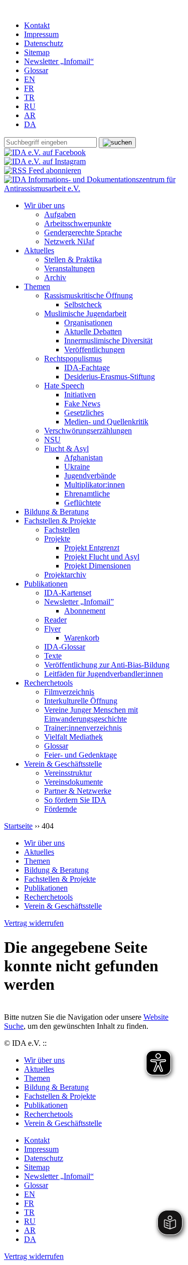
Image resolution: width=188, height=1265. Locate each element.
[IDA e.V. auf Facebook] (45, 152)
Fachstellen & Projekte (60, 520)
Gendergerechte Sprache (83, 232)
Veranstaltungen (69, 268)
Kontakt (37, 25)
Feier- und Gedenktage (80, 755)
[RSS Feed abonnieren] (42, 170)
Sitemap (37, 52)
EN (29, 79)
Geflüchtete (82, 502)
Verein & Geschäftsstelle (63, 764)
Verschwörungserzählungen (88, 430)
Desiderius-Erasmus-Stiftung (109, 376)
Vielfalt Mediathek (73, 737)
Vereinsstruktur (68, 773)
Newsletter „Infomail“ (59, 61)
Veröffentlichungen (94, 349)
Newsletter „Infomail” (79, 601)
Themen (37, 286)
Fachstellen (62, 529)
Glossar (36, 70)
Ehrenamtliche (87, 493)
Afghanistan (83, 457)
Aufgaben (60, 214)
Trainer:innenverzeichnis (83, 728)
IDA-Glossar (64, 647)
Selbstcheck (83, 304)
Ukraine (77, 466)
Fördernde (60, 809)
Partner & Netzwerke (77, 791)
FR (29, 88)
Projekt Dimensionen (97, 565)
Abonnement (84, 610)
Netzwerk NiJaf (69, 241)
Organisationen (88, 322)
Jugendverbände (90, 475)
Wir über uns (44, 205)
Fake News (82, 403)
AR (30, 115)
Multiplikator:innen (94, 484)
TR (29, 97)
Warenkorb (81, 638)
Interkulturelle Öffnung (80, 701)
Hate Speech (64, 385)
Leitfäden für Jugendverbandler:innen (103, 674)
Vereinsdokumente (73, 782)
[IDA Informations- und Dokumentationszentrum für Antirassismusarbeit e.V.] (94, 188)
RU (30, 106)
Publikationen (46, 583)
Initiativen (80, 394)
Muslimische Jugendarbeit (85, 313)
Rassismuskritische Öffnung (88, 295)
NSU (52, 439)
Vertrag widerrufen (34, 923)
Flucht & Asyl (66, 448)
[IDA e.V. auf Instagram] (45, 161)
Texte (53, 656)
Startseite (18, 826)
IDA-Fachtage (87, 367)
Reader (55, 619)
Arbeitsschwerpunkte (77, 223)
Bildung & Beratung (56, 511)
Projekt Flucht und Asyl (101, 556)
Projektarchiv (65, 574)
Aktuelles (39, 250)
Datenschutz (43, 43)
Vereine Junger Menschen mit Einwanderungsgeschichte (91, 714)
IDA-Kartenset (67, 592)
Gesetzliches (84, 412)
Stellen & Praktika (73, 259)
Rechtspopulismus (73, 358)
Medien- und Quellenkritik (106, 421)
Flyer (52, 628)
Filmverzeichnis (69, 692)
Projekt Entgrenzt (91, 547)
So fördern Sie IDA (75, 800)
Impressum (41, 34)
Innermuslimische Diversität (108, 340)
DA (30, 124)
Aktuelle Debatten (93, 331)
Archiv (55, 277)
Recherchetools (48, 683)
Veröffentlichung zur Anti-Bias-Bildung (106, 665)
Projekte (57, 538)
